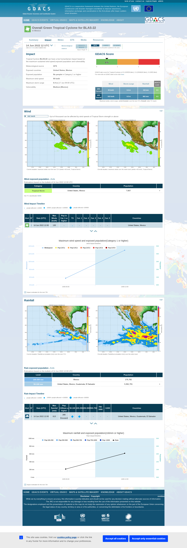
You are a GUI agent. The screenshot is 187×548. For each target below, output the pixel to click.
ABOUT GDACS (124, 492)
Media (84, 40)
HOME (27, 20)
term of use (129, 1)
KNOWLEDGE (107, 20)
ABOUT (120, 20)
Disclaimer (84, 496)
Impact (48, 40)
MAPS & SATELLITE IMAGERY (84, 20)
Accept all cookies (115, 538)
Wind (111, 84)
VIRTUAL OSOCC (58, 20)
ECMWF (117, 45)
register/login (151, 1)
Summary (33, 40)
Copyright (95, 496)
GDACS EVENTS (40, 20)
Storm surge (128, 84)
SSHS (39, 196)
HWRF (106, 45)
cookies (161, 496)
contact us (139, 1)
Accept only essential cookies (148, 538)
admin (160, 1)
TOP (161, 111)
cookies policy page (67, 537)
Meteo (61, 40)
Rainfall (145, 84)
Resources (98, 40)
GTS (72, 40)
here (122, 74)
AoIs (53, 179)
